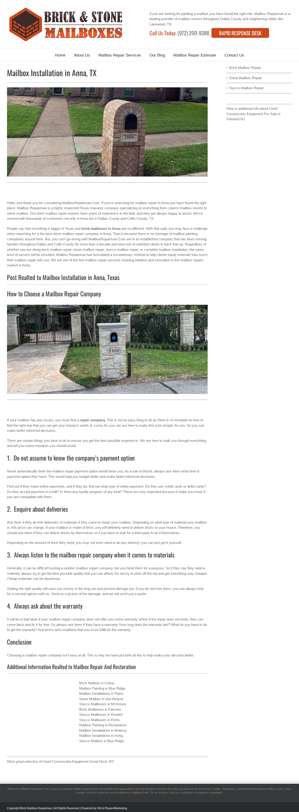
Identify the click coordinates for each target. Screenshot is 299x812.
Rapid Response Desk (240, 33)
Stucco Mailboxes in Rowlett (100, 714)
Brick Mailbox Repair (245, 68)
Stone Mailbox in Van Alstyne (101, 699)
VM (99, 808)
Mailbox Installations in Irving (101, 736)
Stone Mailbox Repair (245, 78)
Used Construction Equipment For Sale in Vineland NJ (253, 113)
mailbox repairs (191, 260)
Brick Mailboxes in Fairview (100, 709)
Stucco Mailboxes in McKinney (102, 704)
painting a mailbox (195, 14)
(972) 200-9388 (193, 33)
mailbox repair (146, 203)
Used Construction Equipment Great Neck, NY (78, 761)
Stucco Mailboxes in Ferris (99, 720)
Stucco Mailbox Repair (246, 88)
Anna (84, 218)
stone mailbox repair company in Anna (82, 234)
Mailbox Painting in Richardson (102, 725)
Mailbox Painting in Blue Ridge (102, 688)
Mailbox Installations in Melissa (102, 730)
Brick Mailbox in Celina (96, 683)
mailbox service (190, 19)
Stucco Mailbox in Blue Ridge (101, 741)
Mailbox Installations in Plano (101, 693)
